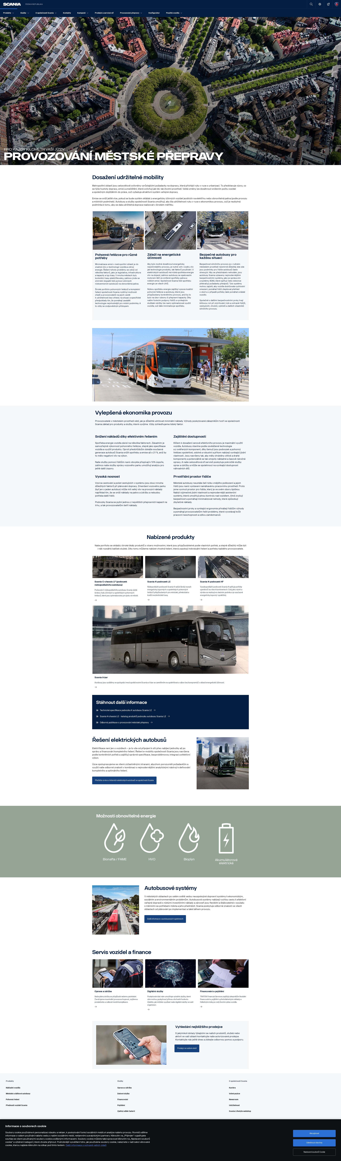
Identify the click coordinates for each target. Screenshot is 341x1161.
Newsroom (233, 1099)
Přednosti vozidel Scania (16, 1105)
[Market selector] (320, 4)
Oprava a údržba (124, 1088)
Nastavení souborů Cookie (314, 1152)
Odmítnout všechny (314, 1143)
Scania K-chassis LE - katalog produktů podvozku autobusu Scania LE (133, 716)
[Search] (311, 4)
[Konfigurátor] (328, 4)
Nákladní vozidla (13, 1088)
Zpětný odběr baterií (126, 1111)
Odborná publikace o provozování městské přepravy (124, 722)
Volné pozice (234, 1094)
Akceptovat (314, 1133)
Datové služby (123, 1094)
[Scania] (12, 4)
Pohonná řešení (12, 1099)
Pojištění (121, 1105)
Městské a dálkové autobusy (18, 1094)
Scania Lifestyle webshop (240, 1111)
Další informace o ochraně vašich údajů (86, 1145)
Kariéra (232, 1088)
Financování (122, 1099)
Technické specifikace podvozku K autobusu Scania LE (125, 710)
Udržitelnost (234, 1105)
